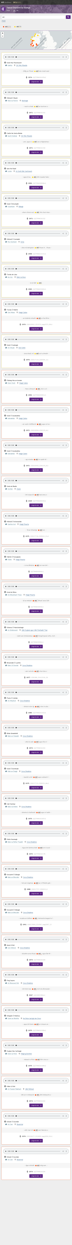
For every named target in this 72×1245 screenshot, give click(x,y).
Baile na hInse (21, 277)
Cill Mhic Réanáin (21, 65)
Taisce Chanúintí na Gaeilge (18, 8)
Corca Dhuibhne (27, 665)
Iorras (22, 242)
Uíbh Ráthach (29, 1089)
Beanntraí (20, 1124)
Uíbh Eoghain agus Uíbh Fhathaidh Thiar (34, 630)
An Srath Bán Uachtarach (24, 171)
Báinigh (21, 207)
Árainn (19, 489)
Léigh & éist (35, 82)
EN (17, 10)
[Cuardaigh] (68, 17)
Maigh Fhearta (24, 524)
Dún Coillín (21, 348)
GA (14, 10)
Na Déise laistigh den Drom (32, 1018)
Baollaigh (25, 101)
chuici (4, 21)
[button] (33, 45)
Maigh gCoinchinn (26, 1054)
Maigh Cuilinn (23, 312)
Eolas (8, 10)
